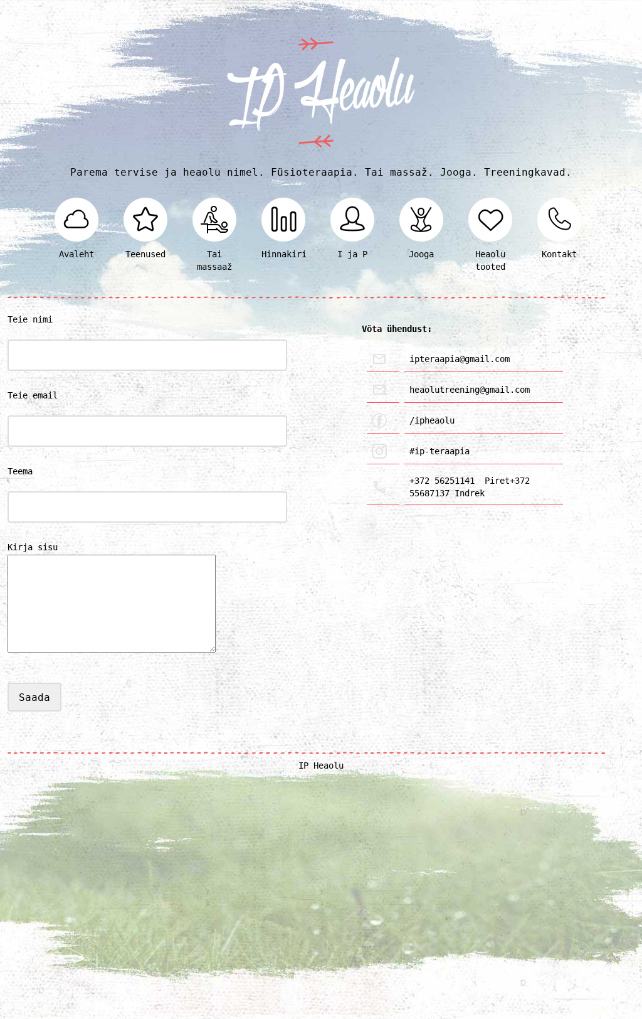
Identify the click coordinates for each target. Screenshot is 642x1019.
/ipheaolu (432, 420)
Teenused (145, 254)
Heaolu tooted (490, 260)
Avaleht (76, 254)
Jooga (421, 254)
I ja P (352, 254)
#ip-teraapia (439, 451)
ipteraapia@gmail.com (459, 359)
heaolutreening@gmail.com (469, 390)
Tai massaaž (214, 260)
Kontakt (559, 254)
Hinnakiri (283, 254)
